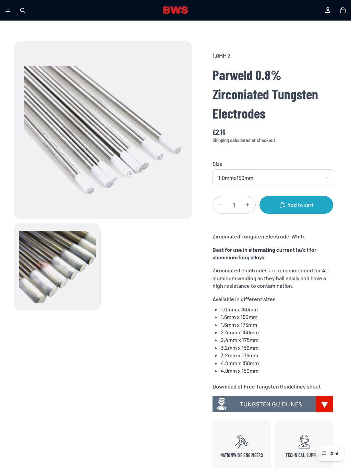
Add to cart (300, 204)
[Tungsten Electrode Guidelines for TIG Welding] (273, 404)
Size (217, 163)
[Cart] (342, 10)
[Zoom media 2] (57, 266)
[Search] (22, 10)
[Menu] (8, 10)
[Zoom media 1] (103, 130)
